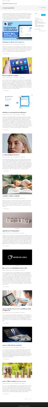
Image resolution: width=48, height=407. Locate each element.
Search (36, 13)
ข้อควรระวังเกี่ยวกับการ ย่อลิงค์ (10, 75)
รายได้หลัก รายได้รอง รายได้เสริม (11, 196)
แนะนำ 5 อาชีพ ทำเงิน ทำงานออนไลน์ (12, 345)
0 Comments (23, 44)
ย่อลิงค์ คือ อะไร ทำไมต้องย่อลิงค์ (10, 231)
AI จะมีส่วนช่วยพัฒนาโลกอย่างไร (10, 155)
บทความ (6, 0)
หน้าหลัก (3, 0)
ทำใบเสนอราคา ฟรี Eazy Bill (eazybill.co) (13, 42)
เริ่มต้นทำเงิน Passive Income (9, 3)
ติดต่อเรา (9, 0)
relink (4, 44)
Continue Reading (6, 53)
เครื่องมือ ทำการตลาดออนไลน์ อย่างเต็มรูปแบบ (14, 112)
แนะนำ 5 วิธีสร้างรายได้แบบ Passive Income (14, 381)
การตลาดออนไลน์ (43, 7)
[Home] (39, 7)
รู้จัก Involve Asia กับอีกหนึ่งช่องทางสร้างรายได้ (14, 268)
